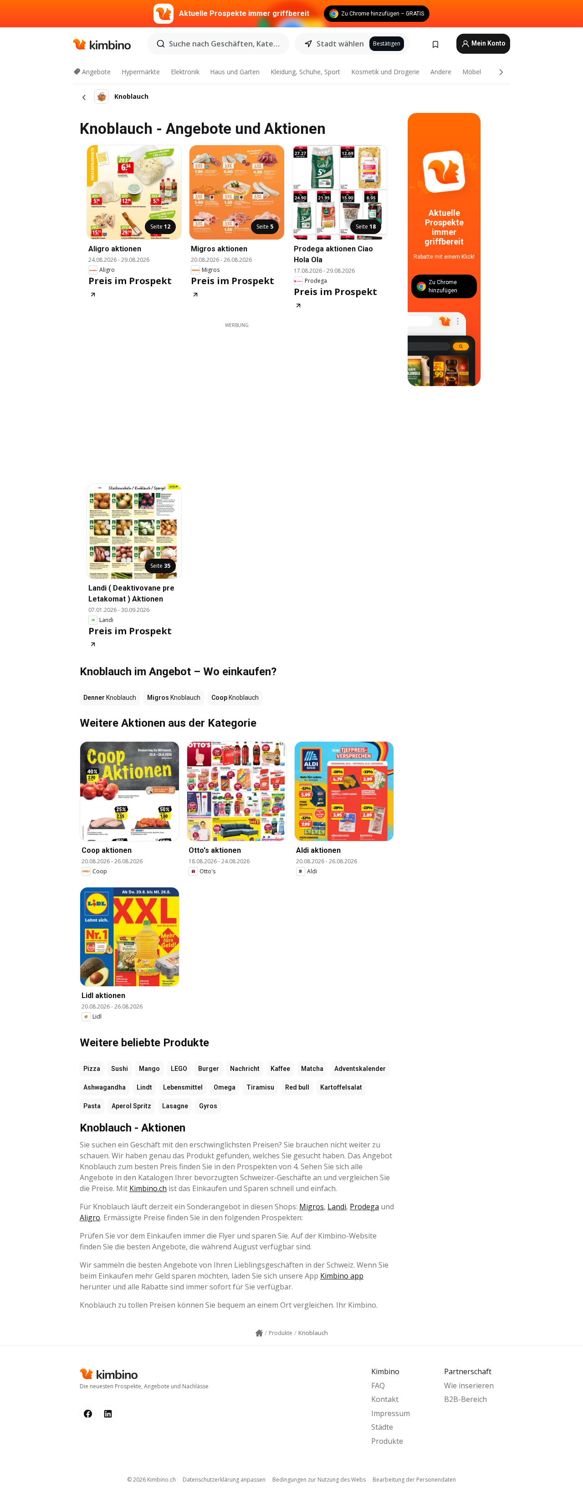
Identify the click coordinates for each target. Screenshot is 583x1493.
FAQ (378, 1386)
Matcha (312, 1068)
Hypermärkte (141, 71)
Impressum (390, 1413)
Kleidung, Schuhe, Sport (305, 71)
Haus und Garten (235, 71)
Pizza (91, 1068)
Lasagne (175, 1106)
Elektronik (185, 71)
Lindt (144, 1087)
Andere (440, 71)
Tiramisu (260, 1087)
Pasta (92, 1106)
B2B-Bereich (465, 1399)
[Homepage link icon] (259, 1333)
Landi (336, 1207)
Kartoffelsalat (341, 1087)
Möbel (471, 71)
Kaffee (280, 1068)
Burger (208, 1068)
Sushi (119, 1068)
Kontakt (385, 1399)
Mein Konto (488, 43)
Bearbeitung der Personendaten (414, 1479)
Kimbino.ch (148, 1188)
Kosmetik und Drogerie (385, 71)
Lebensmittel (183, 1087)
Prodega (364, 1207)
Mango (149, 1068)
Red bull (297, 1087)
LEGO (179, 1068)
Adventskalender (360, 1068)
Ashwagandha (104, 1087)
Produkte (387, 1441)
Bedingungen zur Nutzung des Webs (319, 1479)
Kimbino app (341, 1276)
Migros (311, 1207)
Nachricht (245, 1068)
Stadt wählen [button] (340, 44)
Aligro (90, 1218)
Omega (224, 1087)
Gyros (208, 1106)
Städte (382, 1427)
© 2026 (151, 1479)
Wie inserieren (469, 1386)
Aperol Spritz (131, 1106)
